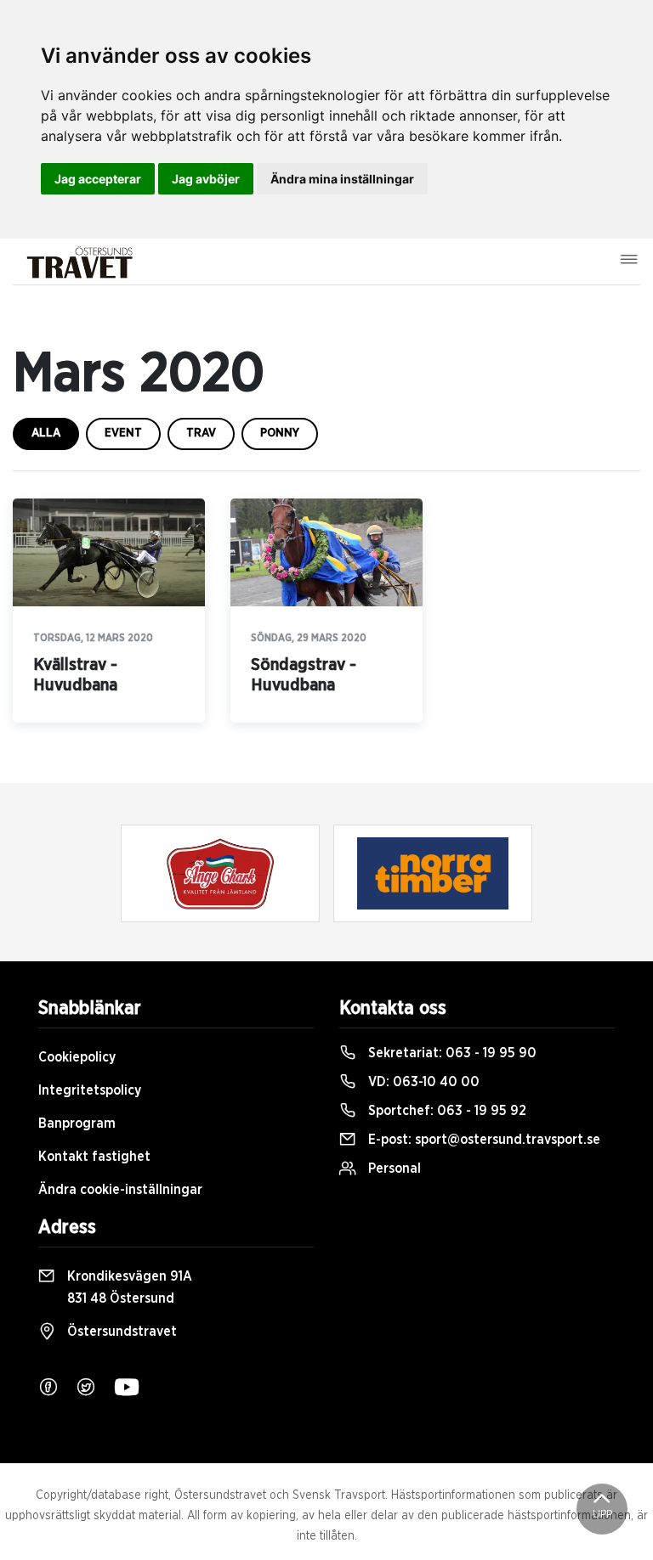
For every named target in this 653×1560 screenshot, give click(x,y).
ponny (279, 433)
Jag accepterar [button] (97, 179)
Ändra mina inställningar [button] (342, 179)
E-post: (482, 1139)
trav (201, 433)
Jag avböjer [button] (206, 179)
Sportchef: (445, 1111)
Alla (45, 433)
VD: (422, 1082)
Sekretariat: (451, 1053)
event (123, 433)
